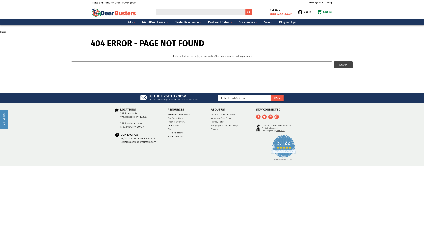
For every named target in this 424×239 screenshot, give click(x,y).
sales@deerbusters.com (142, 141)
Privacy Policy (217, 121)
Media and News (175, 132)
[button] (4, 119)
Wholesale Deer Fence (221, 118)
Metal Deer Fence (153, 22)
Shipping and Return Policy (224, 125)
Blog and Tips (287, 22)
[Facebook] (258, 117)
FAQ (329, 2)
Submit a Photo (175, 136)
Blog (170, 129)
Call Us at (281, 12)
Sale (267, 22)
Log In (307, 12)
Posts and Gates (218, 22)
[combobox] (204, 12)
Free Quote (316, 2)
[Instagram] (276, 117)
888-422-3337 (148, 138)
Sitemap (215, 129)
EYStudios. (280, 131)
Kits (130, 22)
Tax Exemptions (175, 118)
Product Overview (176, 121)
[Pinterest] (270, 117)
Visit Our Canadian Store (223, 114)
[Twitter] (264, 117)
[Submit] (248, 12)
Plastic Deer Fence (187, 22)
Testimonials (173, 125)
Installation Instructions (179, 114)
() (327, 12)
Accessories (247, 22)
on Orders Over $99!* (114, 2)
